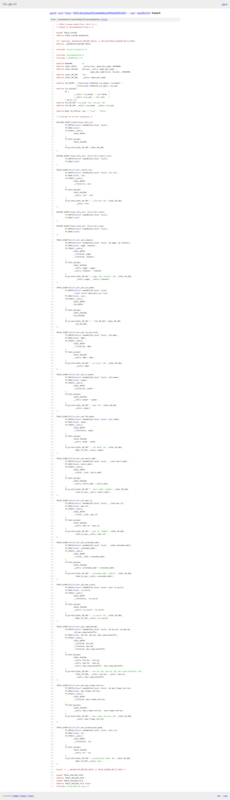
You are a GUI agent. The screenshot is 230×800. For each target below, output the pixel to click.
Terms (31, 796)
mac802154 (143, 13)
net (133, 13)
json (225, 796)
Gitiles (16, 796)
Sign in (224, 4)
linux (68, 13)
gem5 (53, 13)
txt (218, 796)
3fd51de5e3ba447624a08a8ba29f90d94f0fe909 (99, 13)
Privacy (23, 796)
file (104, 19)
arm (60, 13)
